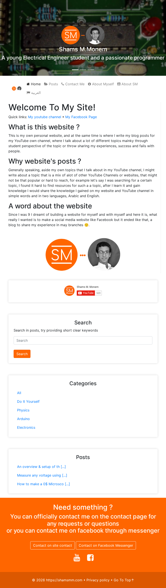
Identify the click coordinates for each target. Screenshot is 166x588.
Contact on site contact (52, 545)
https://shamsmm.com (64, 580)
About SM (129, 84)
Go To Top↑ (124, 580)
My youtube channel (44, 117)
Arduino (23, 419)
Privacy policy (98, 580)
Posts (53, 84)
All (19, 393)
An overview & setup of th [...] (41, 466)
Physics (23, 410)
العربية (35, 92)
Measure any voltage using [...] (42, 475)
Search (22, 354)
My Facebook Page (81, 117)
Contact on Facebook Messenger (106, 545)
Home (35, 84)
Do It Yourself (28, 401)
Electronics (26, 427)
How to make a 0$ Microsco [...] (43, 484)
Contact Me (74, 84)
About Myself (102, 84)
